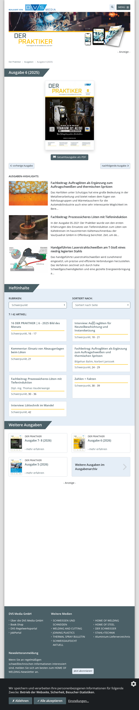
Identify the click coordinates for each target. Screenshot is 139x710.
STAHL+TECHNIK (105, 632)
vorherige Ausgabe (22, 165)
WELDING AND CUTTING (67, 628)
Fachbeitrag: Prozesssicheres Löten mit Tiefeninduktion (89, 217)
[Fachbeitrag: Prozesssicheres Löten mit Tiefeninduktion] (28, 228)
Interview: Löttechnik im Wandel (32, 405)
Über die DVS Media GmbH (26, 620)
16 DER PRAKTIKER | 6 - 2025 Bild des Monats (35, 325)
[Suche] (112, 7)
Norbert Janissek (104, 361)
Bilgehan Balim (84, 361)
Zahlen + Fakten (85, 379)
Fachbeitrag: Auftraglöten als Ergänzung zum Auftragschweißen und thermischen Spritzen (82, 185)
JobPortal (15, 632)
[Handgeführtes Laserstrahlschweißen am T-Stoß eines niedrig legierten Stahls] (28, 260)
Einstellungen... (78, 701)
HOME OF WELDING (107, 620)
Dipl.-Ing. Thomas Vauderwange (30, 388)
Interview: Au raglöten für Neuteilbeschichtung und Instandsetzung (93, 326)
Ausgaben (28, 61)
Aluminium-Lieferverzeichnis (112, 636)
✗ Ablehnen (20, 701)
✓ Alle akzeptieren (49, 701)
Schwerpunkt (19, 333)
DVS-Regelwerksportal (23, 628)
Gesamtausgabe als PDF (71, 157)
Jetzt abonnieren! (83, 670)
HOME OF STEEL (105, 624)
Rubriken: (15, 298)
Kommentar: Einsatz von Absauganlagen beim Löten (37, 350)
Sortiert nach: (82, 298)
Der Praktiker (15, 61)
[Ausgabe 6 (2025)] (69, 116)
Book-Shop (16, 624)
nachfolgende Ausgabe (114, 165)
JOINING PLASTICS (64, 632)
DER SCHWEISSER (105, 628)
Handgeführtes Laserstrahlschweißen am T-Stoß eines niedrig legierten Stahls (88, 249)
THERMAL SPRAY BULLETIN (69, 636)
